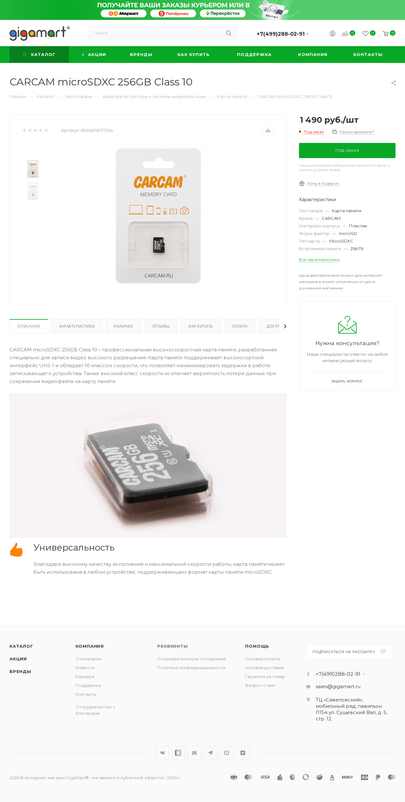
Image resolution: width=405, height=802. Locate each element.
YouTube (227, 753)
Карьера (85, 676)
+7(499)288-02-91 (281, 34)
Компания (90, 646)
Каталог (21, 646)
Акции (18, 658)
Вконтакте (162, 753)
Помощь (257, 646)
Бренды (20, 671)
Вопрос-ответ (260, 685)
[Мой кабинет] (332, 34)
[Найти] (228, 33)
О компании (88, 658)
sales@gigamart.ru (338, 686)
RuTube (194, 753)
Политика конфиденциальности (191, 667)
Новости (85, 667)
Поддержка (88, 685)
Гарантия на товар (265, 676)
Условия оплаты (262, 658)
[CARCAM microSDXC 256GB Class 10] (158, 215)
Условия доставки (264, 667)
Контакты (86, 694)
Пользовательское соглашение (191, 658)
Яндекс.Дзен (243, 753)
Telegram (210, 753)
